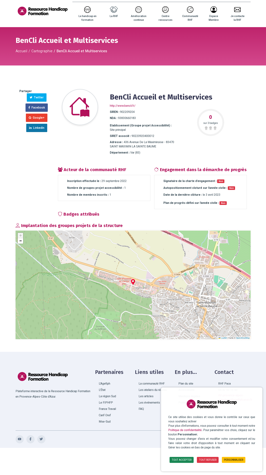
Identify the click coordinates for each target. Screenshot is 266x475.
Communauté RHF (190, 18)
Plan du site (185, 383)
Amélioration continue (138, 18)
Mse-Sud (105, 421)
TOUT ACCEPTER (182, 460)
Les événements (149, 402)
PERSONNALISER (233, 460)
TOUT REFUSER (208, 460)
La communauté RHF (152, 383)
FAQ (141, 409)
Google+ (38, 118)
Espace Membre (214, 18)
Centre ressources (165, 18)
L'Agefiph (104, 383)
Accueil (21, 51)
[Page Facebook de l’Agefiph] (30, 439)
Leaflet (224, 338)
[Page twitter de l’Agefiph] (41, 439)
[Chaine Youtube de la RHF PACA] (20, 439)
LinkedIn (38, 128)
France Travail (107, 409)
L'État (102, 390)
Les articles (146, 396)
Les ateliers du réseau (153, 390)
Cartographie (41, 51)
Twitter (38, 97)
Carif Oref (105, 415)
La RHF (114, 16)
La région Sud (107, 396)
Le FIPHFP (106, 402)
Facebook (37, 107)
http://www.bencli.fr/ (123, 106)
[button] (133, 282)
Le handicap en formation (87, 18)
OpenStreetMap (243, 338)
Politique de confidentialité (185, 430)
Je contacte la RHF (237, 18)
